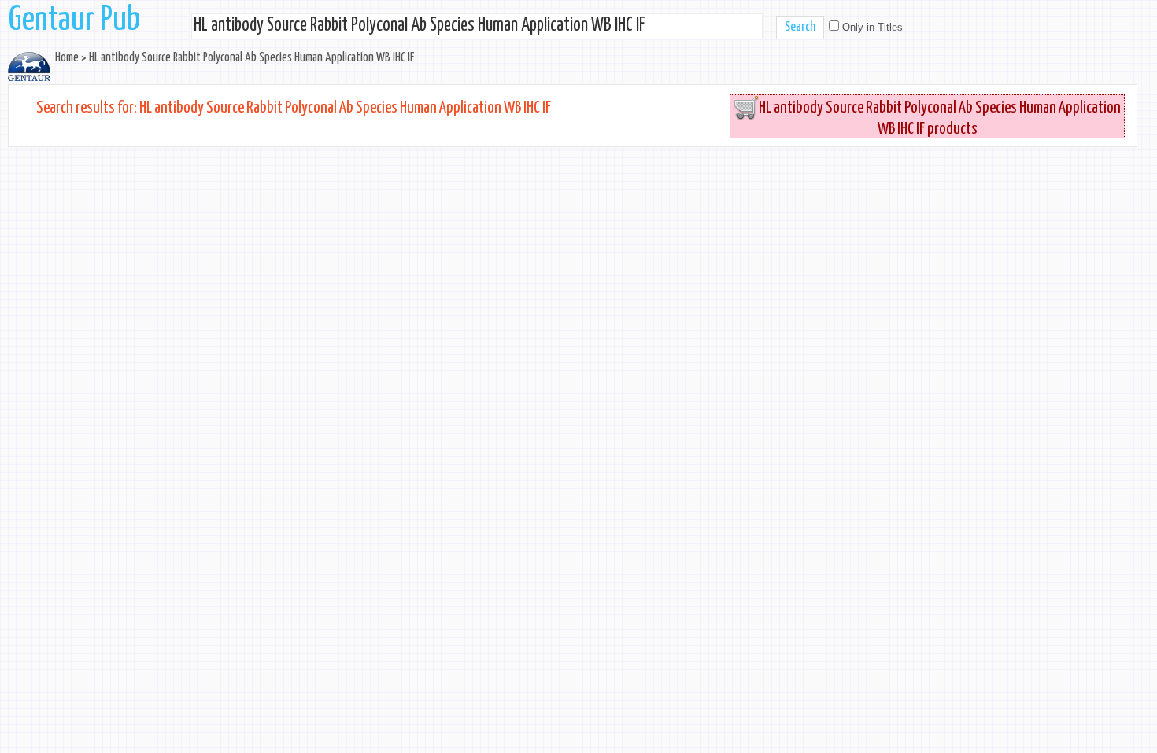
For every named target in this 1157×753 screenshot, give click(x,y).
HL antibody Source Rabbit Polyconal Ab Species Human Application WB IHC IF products (940, 118)
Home (67, 58)
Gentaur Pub (74, 20)
